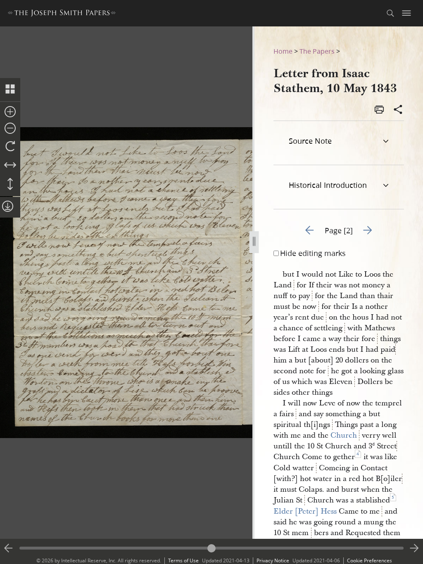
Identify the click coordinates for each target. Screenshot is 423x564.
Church (343, 435)
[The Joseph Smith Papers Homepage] (62, 14)
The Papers (317, 51)
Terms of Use (183, 560)
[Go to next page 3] (414, 548)
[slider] (211, 548)
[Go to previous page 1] (8, 548)
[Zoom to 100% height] (10, 184)
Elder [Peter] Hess (305, 511)
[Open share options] (398, 110)
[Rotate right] (10, 146)
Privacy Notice (273, 560)
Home (282, 51)
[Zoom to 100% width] (10, 165)
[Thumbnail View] (10, 89)
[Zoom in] (10, 112)
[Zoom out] (10, 128)
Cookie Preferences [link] (369, 560)
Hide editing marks (313, 253)
